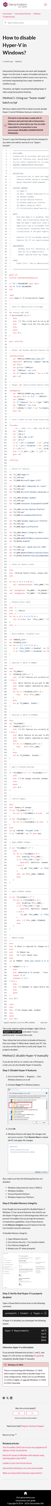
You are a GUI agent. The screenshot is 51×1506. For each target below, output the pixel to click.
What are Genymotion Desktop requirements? (22, 1473)
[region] (26, 584)
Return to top (9, 1435)
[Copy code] (45, 1313)
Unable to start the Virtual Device (17, 1463)
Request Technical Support (32, 1426)
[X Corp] (7, 1398)
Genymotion (7, 14)
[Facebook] (4, 1398)
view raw (43, 1023)
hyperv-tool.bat (10, 1023)
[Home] (15, 4)
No (32, 1413)
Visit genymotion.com (25, 1497)
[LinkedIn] (11, 1398)
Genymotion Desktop (23, 14)
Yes (19, 1413)
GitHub (32, 1023)
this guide (37, 1355)
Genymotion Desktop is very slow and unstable (23, 1468)
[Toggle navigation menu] (45, 4)
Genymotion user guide (25, 1500)
